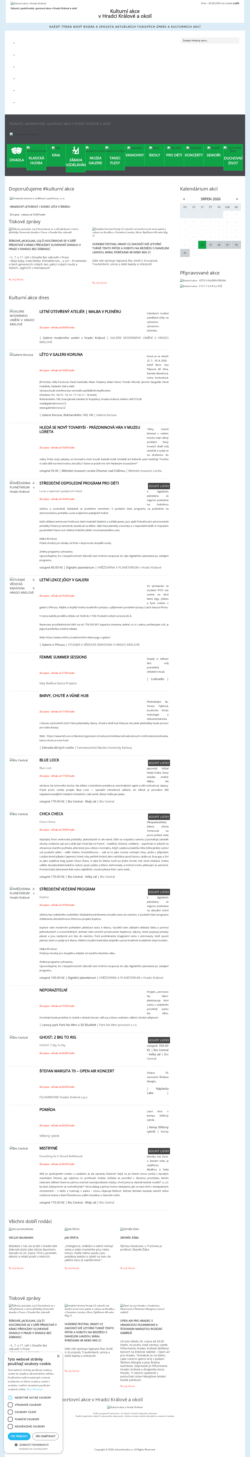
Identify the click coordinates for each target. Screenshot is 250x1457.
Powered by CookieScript (33, 1448)
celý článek (17, 279)
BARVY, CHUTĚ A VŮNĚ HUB (63, 695)
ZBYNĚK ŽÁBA (129, 1237)
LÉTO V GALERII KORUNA (61, 354)
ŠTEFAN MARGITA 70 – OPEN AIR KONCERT (76, 1070)
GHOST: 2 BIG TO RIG (57, 1037)
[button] (33, 1444)
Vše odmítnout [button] (46, 1436)
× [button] (58, 1356)
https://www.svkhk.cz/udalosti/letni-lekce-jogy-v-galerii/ (78, 637)
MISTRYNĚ (48, 1148)
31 (185, 253)
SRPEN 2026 (211, 199)
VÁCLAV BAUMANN (21, 1237)
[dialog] (33, 1402)
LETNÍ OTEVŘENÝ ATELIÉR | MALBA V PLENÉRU (80, 311)
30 (236, 244)
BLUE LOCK (49, 760)
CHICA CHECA (51, 813)
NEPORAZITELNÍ (53, 990)
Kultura (26, 43)
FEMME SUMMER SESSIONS (63, 657)
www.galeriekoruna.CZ (52, 407)
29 (227, 244)
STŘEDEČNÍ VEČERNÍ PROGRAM (67, 889)
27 (210, 244)
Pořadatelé (28, 90)
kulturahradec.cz (124, 1449)
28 (219, 244)
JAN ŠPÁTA (72, 1237)
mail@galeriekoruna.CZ (52, 403)
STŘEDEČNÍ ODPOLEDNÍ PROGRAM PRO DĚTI (79, 483)
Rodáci (25, 55)
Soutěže (26, 78)
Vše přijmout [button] (19, 1436)
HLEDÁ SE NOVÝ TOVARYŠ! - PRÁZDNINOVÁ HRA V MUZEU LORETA (89, 429)
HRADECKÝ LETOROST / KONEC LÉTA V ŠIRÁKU (40, 206)
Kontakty (26, 102)
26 (202, 244)
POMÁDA (47, 1109)
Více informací (35, 1389)
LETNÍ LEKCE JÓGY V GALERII (64, 579)
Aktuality (26, 66)
